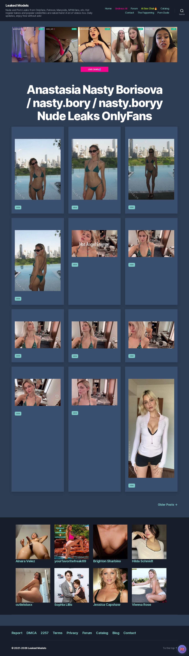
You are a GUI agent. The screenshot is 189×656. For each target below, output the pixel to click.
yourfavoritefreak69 (70, 561)
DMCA (31, 633)
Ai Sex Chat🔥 (149, 8)
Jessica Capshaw (106, 605)
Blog (115, 633)
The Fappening (146, 12)
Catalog (164, 8)
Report (16, 633)
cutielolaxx (24, 605)
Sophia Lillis (63, 605)
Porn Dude (163, 12)
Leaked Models (17, 5)
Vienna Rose (141, 605)
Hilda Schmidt (142, 561)
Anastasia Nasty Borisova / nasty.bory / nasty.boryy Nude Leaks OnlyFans (94, 103)
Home (108, 8)
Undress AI (121, 8)
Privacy (72, 633)
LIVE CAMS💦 (94, 69)
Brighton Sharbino (107, 561)
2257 (44, 633)
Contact (129, 12)
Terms (58, 633)
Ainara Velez (25, 561)
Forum (134, 8)
